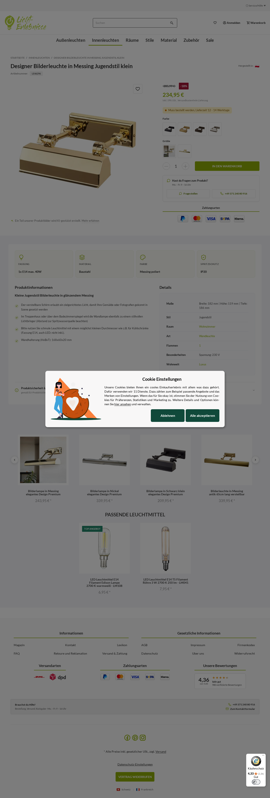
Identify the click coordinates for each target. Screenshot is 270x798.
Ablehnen (168, 415)
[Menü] (263, 756)
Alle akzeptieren (202, 415)
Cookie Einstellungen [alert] (161, 379)
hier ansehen (122, 404)
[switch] (256, 781)
